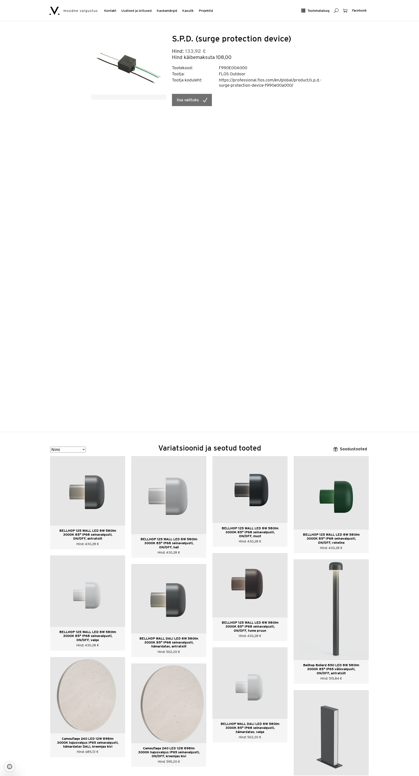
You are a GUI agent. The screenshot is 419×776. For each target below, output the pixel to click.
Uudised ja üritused (136, 11)
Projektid (206, 11)
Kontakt (110, 11)
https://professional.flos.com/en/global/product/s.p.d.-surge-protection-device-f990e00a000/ (270, 82)
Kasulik (188, 11)
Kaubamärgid (167, 11)
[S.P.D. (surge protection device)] (128, 63)
